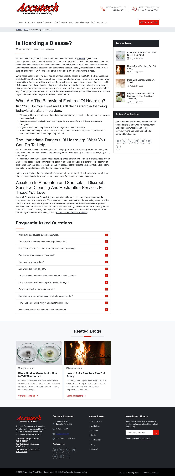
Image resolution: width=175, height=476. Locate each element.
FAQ (93, 22)
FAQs (93, 435)
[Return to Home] (39, 9)
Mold (71, 22)
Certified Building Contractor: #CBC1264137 (27, 439)
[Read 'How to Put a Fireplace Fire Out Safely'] (120, 69)
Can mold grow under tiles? (31, 261)
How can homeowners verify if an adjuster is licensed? (43, 302)
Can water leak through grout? (32, 268)
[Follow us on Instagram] (124, 141)
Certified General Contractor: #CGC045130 (27, 445)
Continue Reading (26, 395)
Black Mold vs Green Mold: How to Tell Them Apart (141, 53)
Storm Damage (82, 22)
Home (20, 22)
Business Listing (80, 472)
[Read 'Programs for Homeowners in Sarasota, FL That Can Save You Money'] (120, 97)
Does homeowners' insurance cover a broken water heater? (46, 295)
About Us (29, 22)
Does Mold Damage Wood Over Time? (141, 81)
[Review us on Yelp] (118, 147)
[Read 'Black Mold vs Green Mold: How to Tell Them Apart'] (120, 56)
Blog (26, 29)
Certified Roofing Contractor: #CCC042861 (27, 450)
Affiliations (95, 426)
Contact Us (102, 22)
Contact (94, 449)
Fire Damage (61, 22)
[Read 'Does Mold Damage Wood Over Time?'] (120, 83)
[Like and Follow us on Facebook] (118, 141)
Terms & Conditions (150, 472)
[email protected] (62, 433)
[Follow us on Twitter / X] (130, 141)
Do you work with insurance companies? (37, 289)
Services (94, 430)
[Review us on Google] (148, 141)
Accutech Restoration (45, 49)
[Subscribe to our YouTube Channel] (142, 141)
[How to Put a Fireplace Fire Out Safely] (87, 353)
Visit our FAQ (145, 438)
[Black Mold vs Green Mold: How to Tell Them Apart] (39, 353)
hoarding (81, 58)
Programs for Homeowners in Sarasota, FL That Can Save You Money (140, 96)
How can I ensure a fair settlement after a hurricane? (42, 309)
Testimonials (96, 439)
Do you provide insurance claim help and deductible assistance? (48, 275)
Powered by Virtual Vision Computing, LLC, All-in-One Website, (47, 472)
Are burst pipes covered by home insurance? (39, 234)
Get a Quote (147, 22)
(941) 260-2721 (119, 10)
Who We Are (96, 421)
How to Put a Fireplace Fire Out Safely (141, 67)
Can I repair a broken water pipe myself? (37, 255)
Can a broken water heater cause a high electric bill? (42, 241)
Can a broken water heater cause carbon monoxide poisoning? (47, 248)
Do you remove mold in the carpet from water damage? (43, 282)
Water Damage (44, 22)
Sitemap (121, 472)
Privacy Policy (133, 472)
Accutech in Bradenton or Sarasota (71, 212)
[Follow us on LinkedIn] (136, 141)
